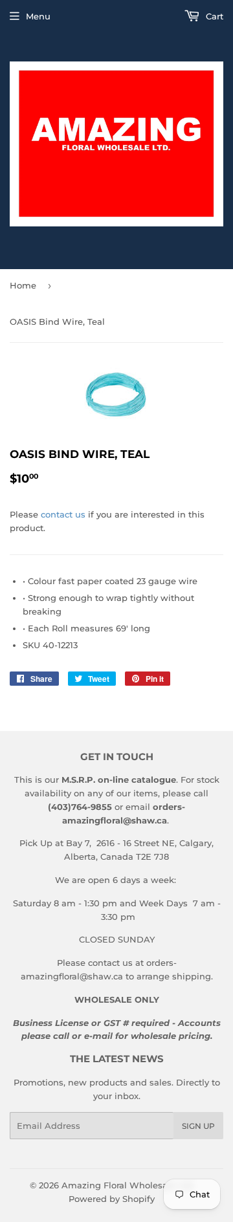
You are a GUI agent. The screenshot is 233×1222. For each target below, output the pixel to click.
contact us (63, 514)
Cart (213, 16)
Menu (38, 16)
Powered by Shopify (112, 1199)
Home (23, 285)
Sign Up (198, 1126)
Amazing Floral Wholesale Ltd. (127, 1185)
